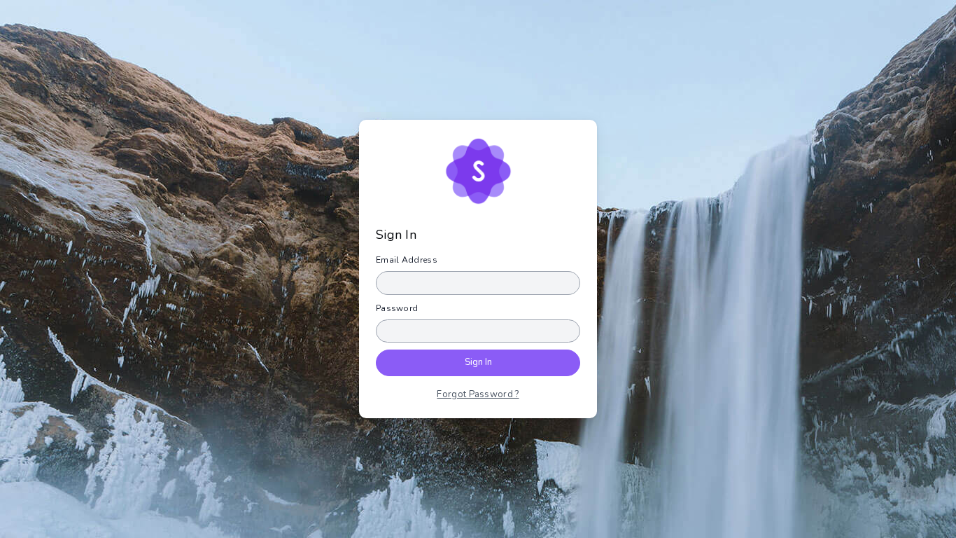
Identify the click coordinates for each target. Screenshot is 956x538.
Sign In (478, 362)
